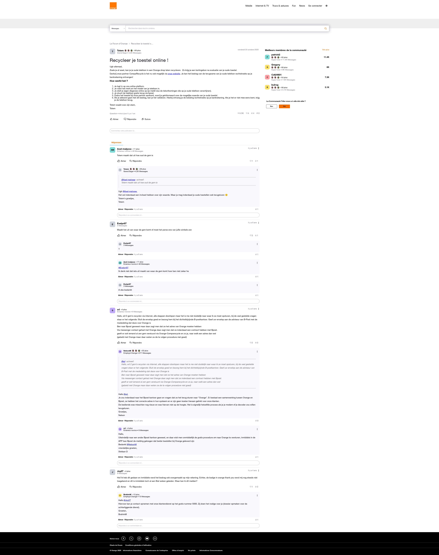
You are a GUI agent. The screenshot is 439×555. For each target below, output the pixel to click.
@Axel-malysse (128, 179)
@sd (123, 361)
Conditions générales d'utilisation (138, 545)
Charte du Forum (116, 545)
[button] (120, 209)
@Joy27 (127, 500)
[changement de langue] (326, 6)
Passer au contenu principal (12, 2)
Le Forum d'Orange (119, 44)
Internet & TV (262, 5)
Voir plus (325, 50)
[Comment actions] (259, 148)
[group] (241, 113)
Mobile (248, 5)
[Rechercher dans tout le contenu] (325, 28)
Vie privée (191, 550)
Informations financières (132, 550)
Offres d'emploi (178, 550)
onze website (174, 73)
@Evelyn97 (123, 267)
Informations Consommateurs (211, 550)
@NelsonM (132, 444)
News (302, 5)
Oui (284, 106)
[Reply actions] (257, 170)
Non (271, 106)
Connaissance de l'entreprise (157, 550)
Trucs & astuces (280, 5)
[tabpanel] (185, 337)
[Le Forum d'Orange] (113, 5)
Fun (294, 5)
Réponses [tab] (116, 142)
